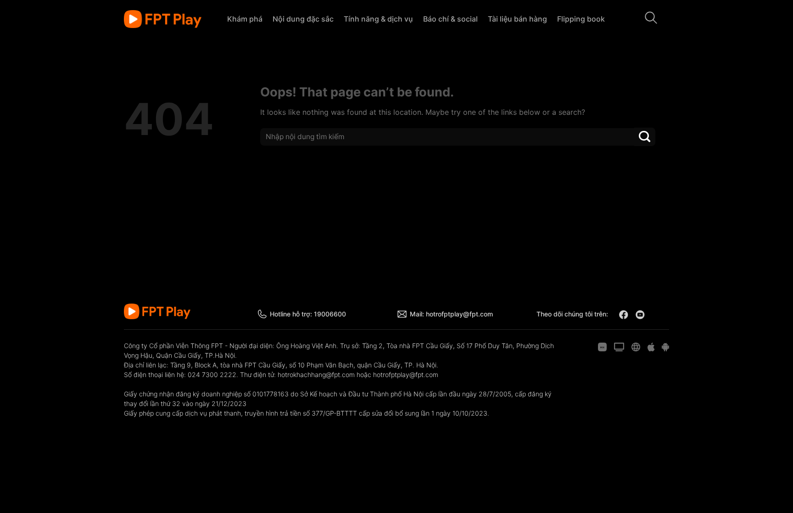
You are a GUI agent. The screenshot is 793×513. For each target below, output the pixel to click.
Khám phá (244, 18)
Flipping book (581, 18)
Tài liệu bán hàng (517, 18)
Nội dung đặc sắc (303, 18)
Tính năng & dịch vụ (378, 18)
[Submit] (644, 137)
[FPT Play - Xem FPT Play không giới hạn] (162, 19)
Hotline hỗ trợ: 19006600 (308, 314)
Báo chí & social (450, 18)
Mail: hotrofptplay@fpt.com (451, 314)
